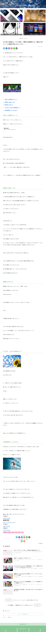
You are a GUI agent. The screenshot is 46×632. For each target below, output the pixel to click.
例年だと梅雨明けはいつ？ (11, 99)
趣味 (22, 532)
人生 (13, 532)
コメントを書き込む (23, 614)
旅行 (19, 532)
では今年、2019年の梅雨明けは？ (12, 107)
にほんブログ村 (6, 518)
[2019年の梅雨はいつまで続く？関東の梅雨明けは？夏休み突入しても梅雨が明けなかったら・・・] (9, 48)
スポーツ (5, 532)
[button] (43, 307)
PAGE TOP (23, 624)
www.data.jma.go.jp (7, 137)
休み (16, 532)
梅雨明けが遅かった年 (10, 102)
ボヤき (9, 532)
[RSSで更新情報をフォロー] (24, 541)
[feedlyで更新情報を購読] (22, 541)
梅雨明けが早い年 (9, 105)
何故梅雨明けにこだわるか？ (11, 110)
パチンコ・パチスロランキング (9, 522)
